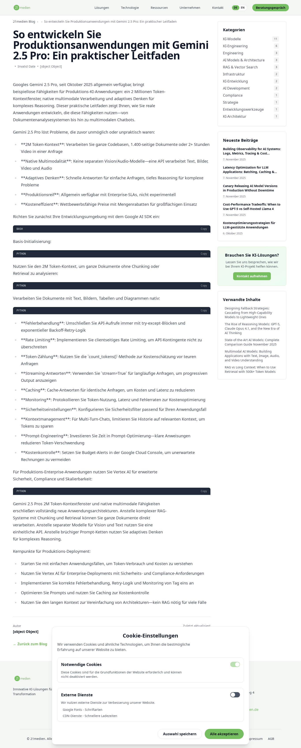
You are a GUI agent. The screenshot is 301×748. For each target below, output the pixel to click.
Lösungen (102, 8)
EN (243, 7)
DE (235, 7)
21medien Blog (24, 21)
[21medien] (22, 7)
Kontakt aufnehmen (252, 276)
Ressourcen (159, 8)
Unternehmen (190, 8)
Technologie (130, 8)
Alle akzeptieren (224, 733)
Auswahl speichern (180, 733)
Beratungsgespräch (270, 8)
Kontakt (217, 8)
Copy (204, 229)
